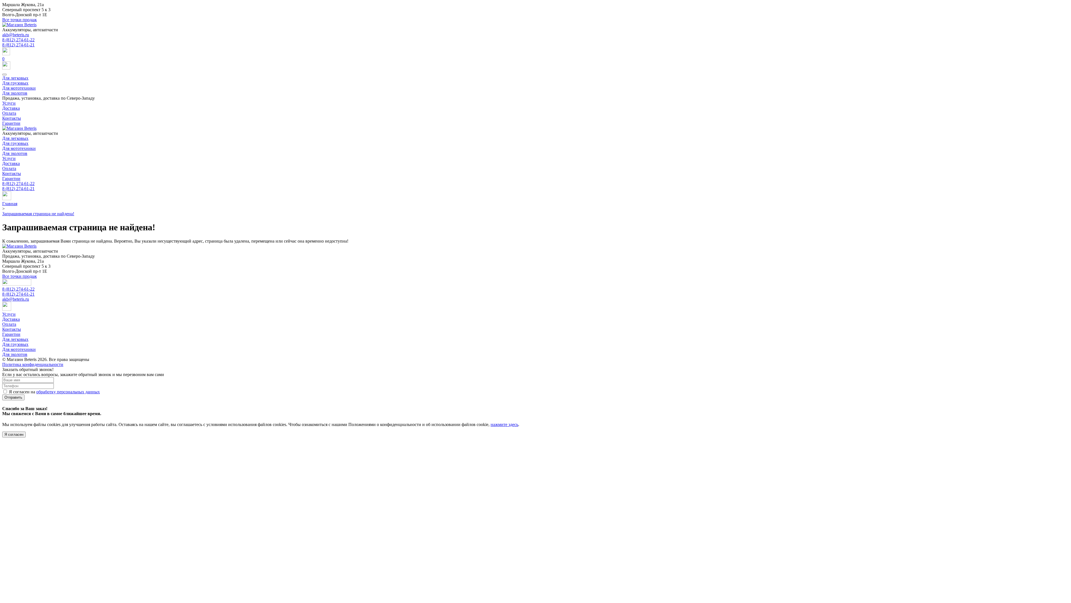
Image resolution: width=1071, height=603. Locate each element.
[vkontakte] (6, 198)
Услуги (9, 103)
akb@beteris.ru (15, 34)
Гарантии (11, 123)
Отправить (13, 397)
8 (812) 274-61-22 (18, 39)
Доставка (11, 108)
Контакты (11, 118)
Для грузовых (15, 83)
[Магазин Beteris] (19, 24)
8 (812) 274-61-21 (18, 44)
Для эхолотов (14, 93)
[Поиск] (535, 51)
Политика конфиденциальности (32, 364)
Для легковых (15, 78)
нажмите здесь (504, 424)
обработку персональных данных (68, 391)
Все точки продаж (19, 19)
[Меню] (4, 74)
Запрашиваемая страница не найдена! (38, 213)
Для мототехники (19, 88)
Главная (9, 203)
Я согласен (13, 434)
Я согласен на (54, 391)
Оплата (9, 113)
